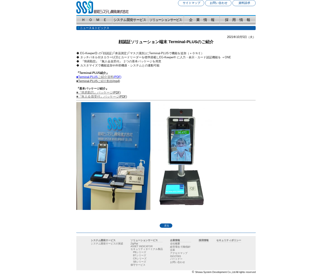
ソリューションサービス (144, 240)
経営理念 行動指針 (180, 246)
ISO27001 (175, 256)
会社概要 (175, 243)
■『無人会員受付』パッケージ (97, 96)
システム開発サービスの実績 (107, 243)
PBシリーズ (139, 252)
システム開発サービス (103, 240)
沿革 (172, 250)
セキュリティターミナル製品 (147, 249)
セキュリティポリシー (228, 240)
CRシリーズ (140, 258)
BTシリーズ (139, 255)
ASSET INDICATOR (142, 246)
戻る (166, 225)
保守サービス (138, 264)
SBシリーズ (139, 261)
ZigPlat (134, 243)
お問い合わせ (177, 262)
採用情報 (204, 240)
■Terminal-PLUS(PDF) (98, 77)
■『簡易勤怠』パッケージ (94, 92)
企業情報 (175, 240)
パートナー (176, 259)
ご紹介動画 (105, 81)
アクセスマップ (178, 253)
